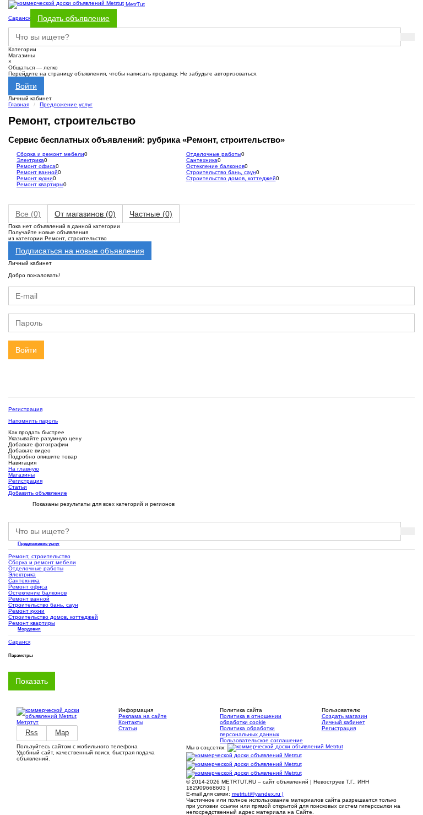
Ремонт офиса (36, 166)
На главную (23, 469)
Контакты (130, 722)
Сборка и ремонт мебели (50, 154)
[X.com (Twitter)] (244, 765)
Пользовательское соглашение (261, 740)
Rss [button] (31, 732)
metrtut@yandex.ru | (258, 794)
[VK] (285, 747)
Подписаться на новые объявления (79, 250)
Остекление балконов (215, 166)
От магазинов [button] (85, 213)
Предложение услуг (66, 104)
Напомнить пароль (33, 421)
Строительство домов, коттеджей (231, 178)
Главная (18, 104)
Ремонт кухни (35, 178)
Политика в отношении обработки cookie (250, 719)
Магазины (21, 475)
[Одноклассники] (244, 756)
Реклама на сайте (142, 716)
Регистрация (25, 409)
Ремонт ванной (37, 172)
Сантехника (202, 160)
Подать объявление (73, 18)
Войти (26, 86)
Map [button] (62, 732)
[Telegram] (244, 774)
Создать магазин (344, 716)
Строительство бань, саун (221, 172)
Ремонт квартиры (40, 184)
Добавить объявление (37, 493)
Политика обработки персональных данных (249, 731)
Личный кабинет (343, 722)
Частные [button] (150, 213)
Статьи (17, 487)
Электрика (30, 160)
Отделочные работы (213, 154)
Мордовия (29, 629)
